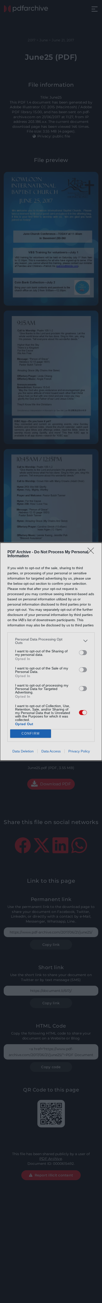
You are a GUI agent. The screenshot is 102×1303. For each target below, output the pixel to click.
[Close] (92, 552)
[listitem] (51, 641)
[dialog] (51, 652)
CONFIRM (31, 733)
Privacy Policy (79, 751)
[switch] (83, 652)
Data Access (51, 751)
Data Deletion (23, 751)
